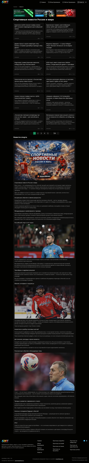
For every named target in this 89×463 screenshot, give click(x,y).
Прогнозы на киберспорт (73, 441)
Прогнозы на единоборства (74, 446)
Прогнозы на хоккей (58, 443)
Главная (15, 6)
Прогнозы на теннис (58, 446)
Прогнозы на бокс (75, 449)
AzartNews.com (59, 459)
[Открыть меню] (86, 2)
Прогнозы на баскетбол (56, 449)
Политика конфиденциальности (79, 457)
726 (54, 133)
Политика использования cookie (79, 460)
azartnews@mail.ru (19, 460)
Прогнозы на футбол (58, 441)
